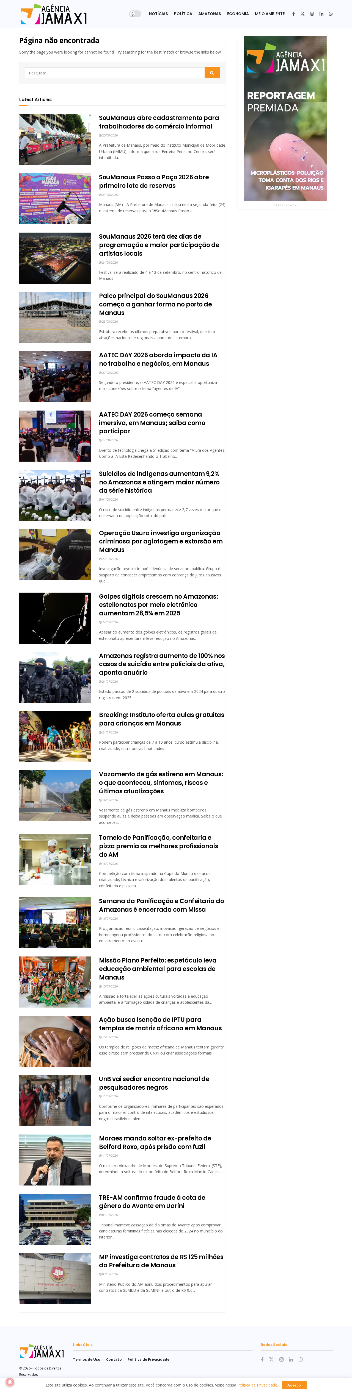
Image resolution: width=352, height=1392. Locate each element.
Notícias (158, 13)
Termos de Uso (86, 1359)
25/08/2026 (109, 135)
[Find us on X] (302, 14)
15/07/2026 (109, 986)
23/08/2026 (109, 321)
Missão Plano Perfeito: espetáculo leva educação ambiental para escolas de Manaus (157, 969)
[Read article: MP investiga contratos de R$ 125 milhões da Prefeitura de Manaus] (55, 1278)
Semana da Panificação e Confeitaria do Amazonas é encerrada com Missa (161, 905)
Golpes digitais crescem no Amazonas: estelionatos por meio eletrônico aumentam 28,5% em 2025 (158, 605)
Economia (238, 13)
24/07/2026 (109, 622)
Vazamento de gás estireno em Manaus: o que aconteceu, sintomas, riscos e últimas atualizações (161, 783)
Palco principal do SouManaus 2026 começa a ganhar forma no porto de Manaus (155, 304)
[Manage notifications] (10, 1382)
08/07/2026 (109, 1215)
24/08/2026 (109, 195)
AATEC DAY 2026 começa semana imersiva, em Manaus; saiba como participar (152, 423)
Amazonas (209, 13)
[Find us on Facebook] (293, 14)
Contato (114, 1359)
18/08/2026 (109, 440)
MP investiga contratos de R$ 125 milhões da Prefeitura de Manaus (161, 1261)
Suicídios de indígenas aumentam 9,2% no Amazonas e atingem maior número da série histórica (159, 482)
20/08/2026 (109, 372)
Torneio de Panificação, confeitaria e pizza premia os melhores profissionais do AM (158, 846)
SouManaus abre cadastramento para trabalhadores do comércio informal (159, 122)
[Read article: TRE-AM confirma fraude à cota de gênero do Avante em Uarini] (55, 1219)
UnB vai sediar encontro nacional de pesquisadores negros (154, 1083)
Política (183, 13)
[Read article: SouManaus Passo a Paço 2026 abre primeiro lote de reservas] (55, 198)
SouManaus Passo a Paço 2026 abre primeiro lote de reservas (154, 181)
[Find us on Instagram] (312, 14)
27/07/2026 (109, 559)
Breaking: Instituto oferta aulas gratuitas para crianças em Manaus (161, 719)
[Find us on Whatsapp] (331, 14)
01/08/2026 (109, 499)
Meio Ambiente (270, 13)
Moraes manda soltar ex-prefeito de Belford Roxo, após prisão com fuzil (155, 1142)
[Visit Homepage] (53, 13)
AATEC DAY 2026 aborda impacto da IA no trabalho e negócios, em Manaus (158, 359)
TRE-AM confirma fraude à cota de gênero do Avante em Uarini (152, 1201)
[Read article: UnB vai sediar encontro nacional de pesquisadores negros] (55, 1100)
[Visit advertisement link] (285, 118)
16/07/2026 (109, 800)
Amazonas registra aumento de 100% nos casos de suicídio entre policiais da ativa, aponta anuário (162, 664)
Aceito (294, 1385)
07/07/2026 (109, 1274)
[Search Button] (212, 72)
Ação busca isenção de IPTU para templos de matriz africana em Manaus (160, 1024)
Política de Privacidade (148, 1359)
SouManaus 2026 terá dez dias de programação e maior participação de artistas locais (159, 245)
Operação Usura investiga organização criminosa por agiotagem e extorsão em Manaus (161, 541)
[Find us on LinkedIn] (321, 14)
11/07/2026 (109, 1096)
